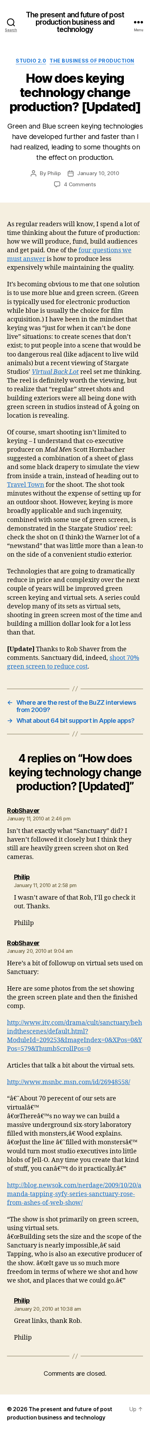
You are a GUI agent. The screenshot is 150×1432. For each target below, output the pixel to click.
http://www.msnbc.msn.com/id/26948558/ (68, 1082)
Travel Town (25, 485)
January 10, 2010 (98, 173)
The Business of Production (92, 61)
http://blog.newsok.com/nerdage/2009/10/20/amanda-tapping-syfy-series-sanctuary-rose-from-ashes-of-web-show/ (74, 1194)
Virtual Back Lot (55, 372)
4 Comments (80, 184)
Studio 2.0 (31, 61)
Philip (53, 173)
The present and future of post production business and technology (75, 22)
